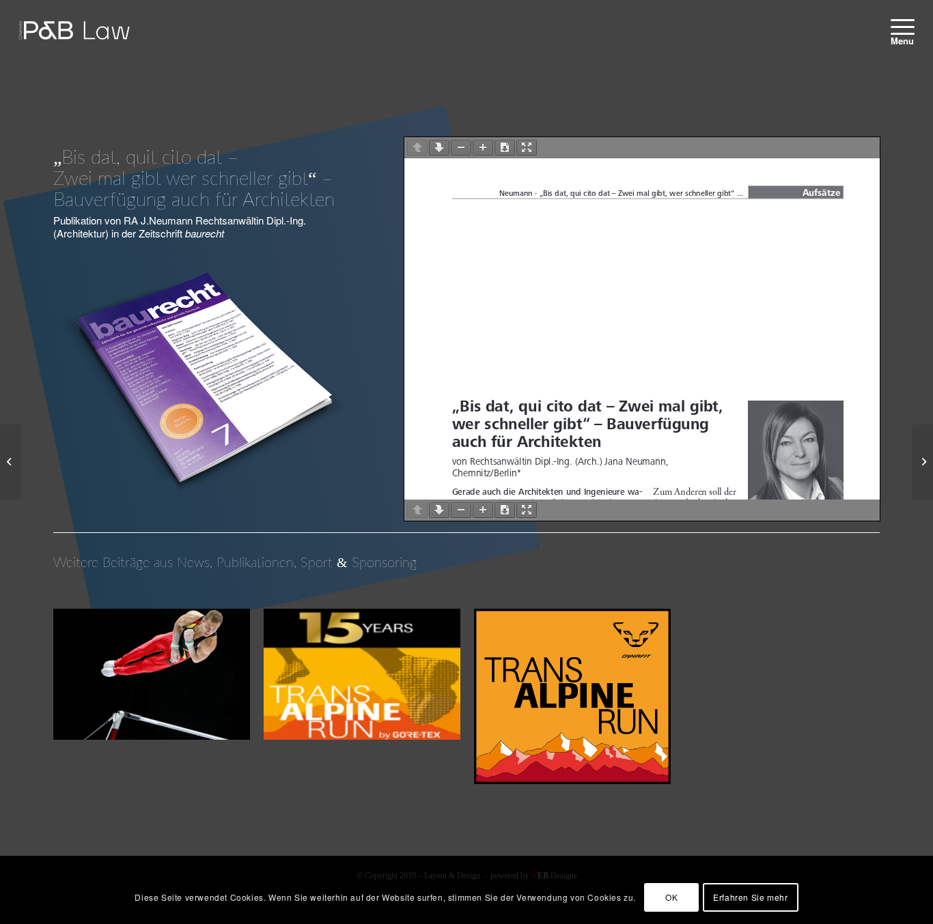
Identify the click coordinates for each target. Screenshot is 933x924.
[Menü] (898, 26)
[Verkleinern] (461, 148)
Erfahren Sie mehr (750, 897)
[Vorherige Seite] (417, 148)
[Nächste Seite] (439, 148)
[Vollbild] (526, 148)
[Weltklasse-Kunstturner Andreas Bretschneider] (10, 462)
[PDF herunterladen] (505, 148)
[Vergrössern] (483, 148)
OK (671, 897)
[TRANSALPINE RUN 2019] (922, 462)
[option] (151, 683)
